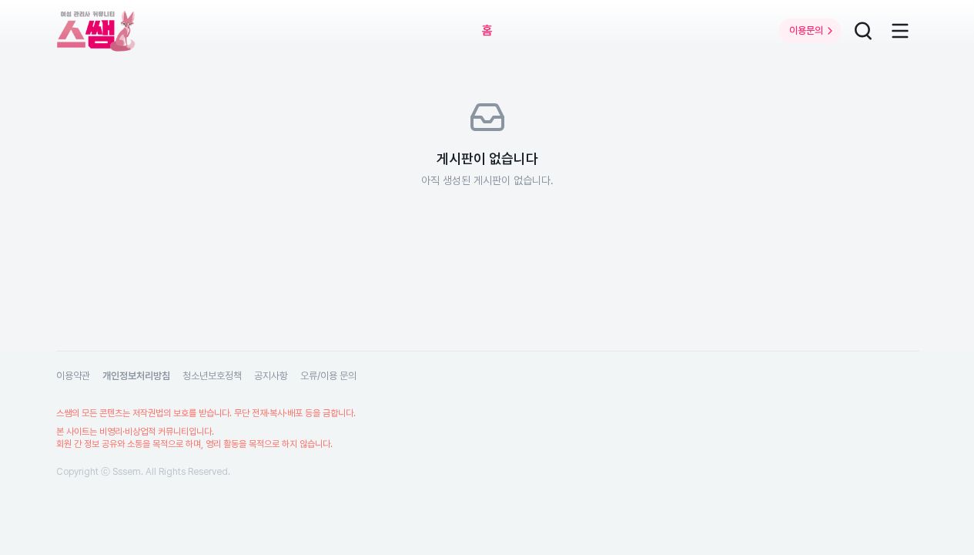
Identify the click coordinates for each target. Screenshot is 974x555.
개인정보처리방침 (136, 376)
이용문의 (806, 30)
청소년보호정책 (212, 376)
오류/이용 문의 (328, 376)
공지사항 (271, 376)
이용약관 (73, 376)
